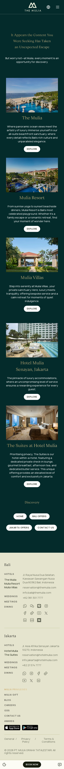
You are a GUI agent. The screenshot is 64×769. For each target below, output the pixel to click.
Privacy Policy (25, 740)
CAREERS (10, 705)
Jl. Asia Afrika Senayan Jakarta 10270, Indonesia (40, 647)
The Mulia (10, 580)
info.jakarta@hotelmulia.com (39, 660)
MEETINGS (10, 601)
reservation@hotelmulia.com (40, 655)
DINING (8, 607)
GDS (7, 710)
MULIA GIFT (11, 695)
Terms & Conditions (48, 740)
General (9, 738)
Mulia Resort (12, 583)
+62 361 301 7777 (33, 597)
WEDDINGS (11, 596)
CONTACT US (12, 716)
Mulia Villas (10, 587)
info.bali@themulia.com (37, 592)
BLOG (7, 700)
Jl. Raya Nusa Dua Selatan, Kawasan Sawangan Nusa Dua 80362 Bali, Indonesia (39, 578)
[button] (57, 7)
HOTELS (9, 574)
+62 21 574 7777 (31, 665)
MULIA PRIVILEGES (15, 689)
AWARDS (9, 721)
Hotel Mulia (11, 651)
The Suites (11, 655)
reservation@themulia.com (39, 587)
